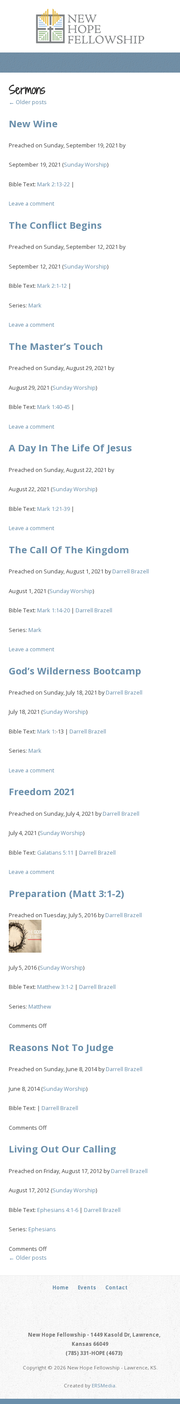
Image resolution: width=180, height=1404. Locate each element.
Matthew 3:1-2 (55, 987)
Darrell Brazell (130, 571)
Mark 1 (46, 731)
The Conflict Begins (55, 225)
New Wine (33, 123)
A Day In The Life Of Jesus (70, 447)
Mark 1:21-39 (53, 509)
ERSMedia (103, 1385)
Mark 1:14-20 (53, 610)
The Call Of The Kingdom (69, 549)
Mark (35, 305)
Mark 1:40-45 (53, 407)
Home (60, 1287)
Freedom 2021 (42, 791)
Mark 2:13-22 (53, 184)
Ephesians (42, 1229)
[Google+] (95, 1303)
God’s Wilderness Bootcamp (75, 670)
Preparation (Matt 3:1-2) (66, 893)
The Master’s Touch (56, 346)
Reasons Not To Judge (61, 1047)
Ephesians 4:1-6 (57, 1210)
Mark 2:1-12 (52, 286)
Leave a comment (31, 203)
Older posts (28, 102)
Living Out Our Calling (62, 1148)
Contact (116, 1287)
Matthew (39, 1006)
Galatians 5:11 (55, 852)
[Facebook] (85, 1303)
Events (87, 1287)
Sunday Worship (85, 164)
